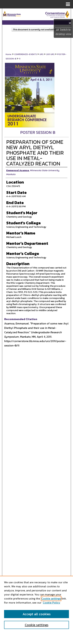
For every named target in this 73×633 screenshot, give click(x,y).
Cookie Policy (51, 603)
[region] (36, 604)
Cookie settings (51, 598)
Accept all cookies (37, 614)
